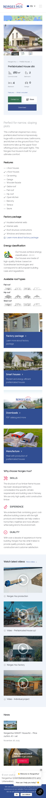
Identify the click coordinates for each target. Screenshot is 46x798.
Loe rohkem (26, 794)
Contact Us (15, 99)
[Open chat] (40, 792)
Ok (17, 794)
